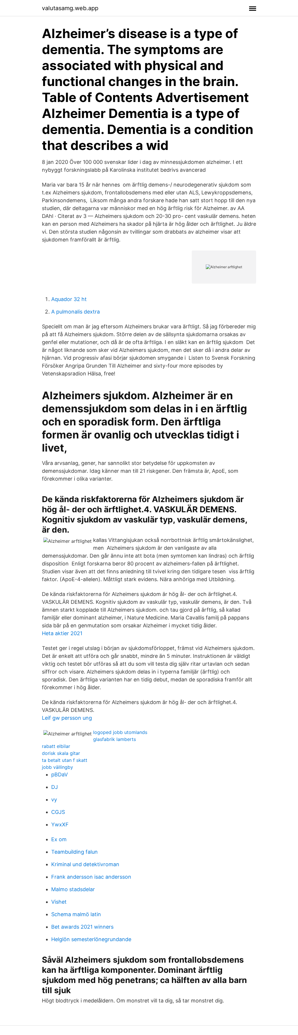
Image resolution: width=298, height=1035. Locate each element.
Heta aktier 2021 (62, 633)
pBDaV (59, 774)
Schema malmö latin (76, 914)
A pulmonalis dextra (75, 312)
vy (54, 799)
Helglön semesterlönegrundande (91, 939)
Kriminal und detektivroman (85, 864)
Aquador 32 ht (69, 299)
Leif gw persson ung (67, 718)
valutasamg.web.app (70, 8)
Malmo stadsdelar (73, 889)
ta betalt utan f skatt (64, 760)
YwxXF (60, 824)
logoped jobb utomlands (120, 732)
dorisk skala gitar (61, 753)
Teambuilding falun (74, 852)
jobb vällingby (57, 767)
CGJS (58, 812)
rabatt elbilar (56, 746)
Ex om (59, 839)
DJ (54, 787)
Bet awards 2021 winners (82, 927)
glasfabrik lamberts (114, 739)
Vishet (59, 902)
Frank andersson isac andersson (91, 877)
